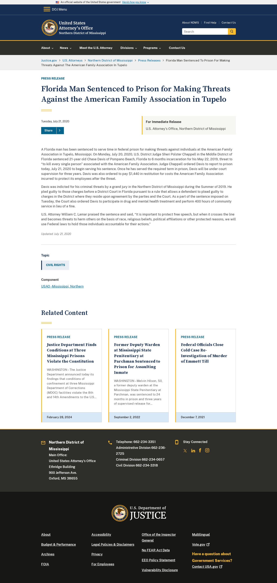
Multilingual (201, 535)
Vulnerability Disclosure (160, 570)
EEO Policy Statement (158, 560)
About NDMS (190, 22)
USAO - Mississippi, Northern (62, 286)
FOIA (45, 564)
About (45, 535)
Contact (205, 567)
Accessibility (101, 535)
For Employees (102, 564)
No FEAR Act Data (156, 550)
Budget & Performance (58, 544)
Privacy (97, 554)
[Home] (74, 35)
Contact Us (229, 22)
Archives (47, 554)
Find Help (210, 22)
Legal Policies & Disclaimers (112, 544)
